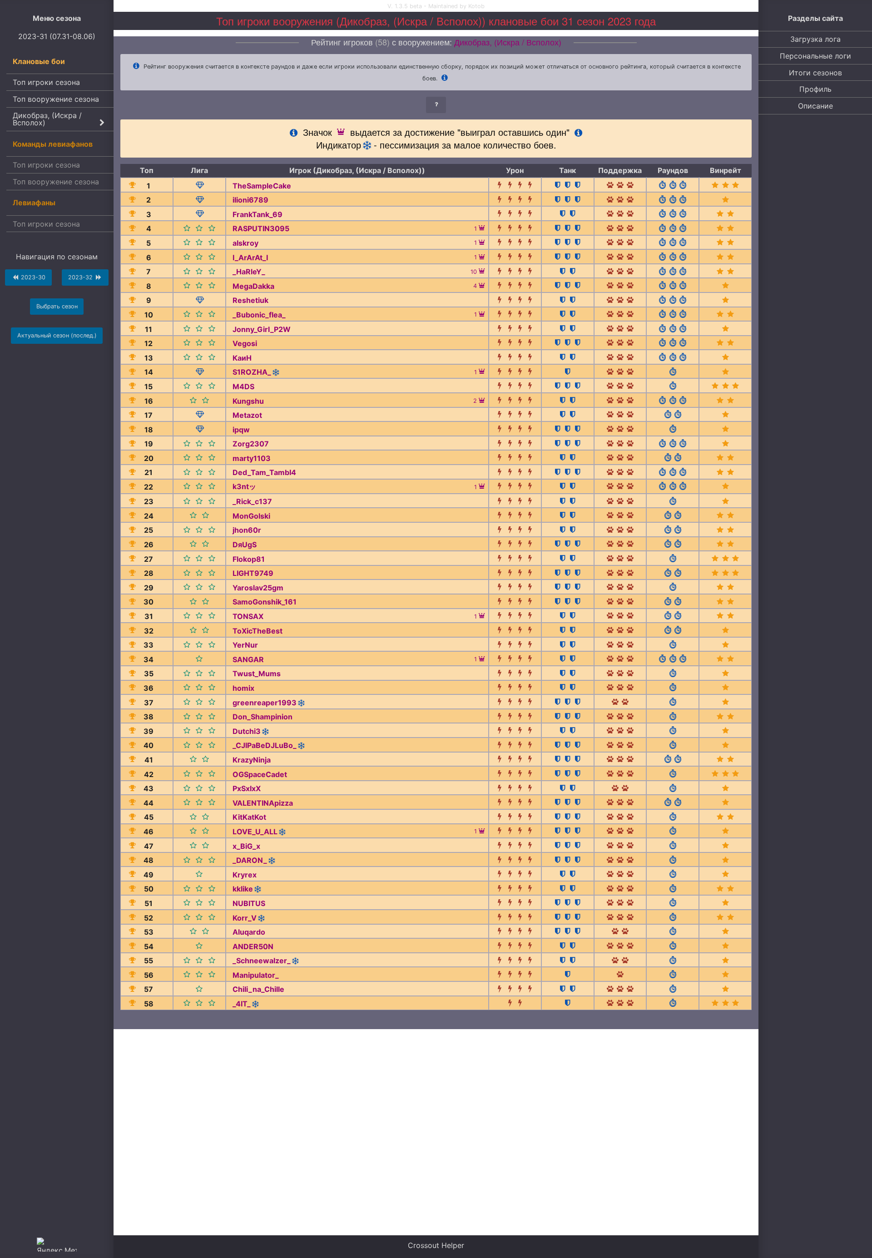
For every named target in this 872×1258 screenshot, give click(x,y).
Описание (815, 105)
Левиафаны (34, 202)
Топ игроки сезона (46, 82)
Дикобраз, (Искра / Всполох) (47, 119)
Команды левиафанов (53, 144)
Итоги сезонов (815, 72)
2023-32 (81, 277)
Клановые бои (39, 61)
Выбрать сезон (57, 306)
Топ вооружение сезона (56, 99)
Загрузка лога (815, 39)
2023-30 (32, 277)
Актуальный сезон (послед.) (57, 335)
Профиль (815, 89)
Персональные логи (815, 55)
